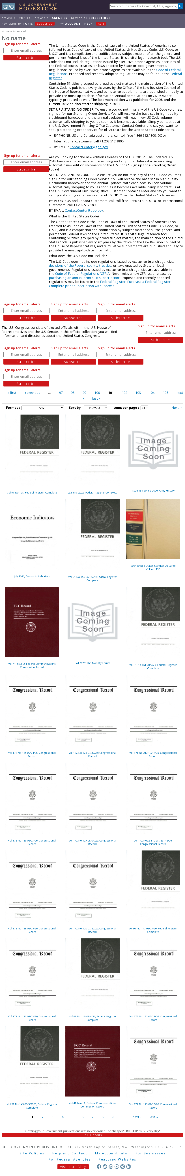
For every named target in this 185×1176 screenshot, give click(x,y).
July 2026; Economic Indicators (32, 576)
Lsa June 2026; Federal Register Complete (92, 492)
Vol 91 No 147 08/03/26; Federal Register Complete (153, 930)
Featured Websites (117, 1159)
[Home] (31, 9)
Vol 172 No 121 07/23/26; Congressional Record (32, 1018)
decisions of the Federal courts (73, 265)
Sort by (75, 407)
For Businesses (150, 1153)
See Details (92, 1135)
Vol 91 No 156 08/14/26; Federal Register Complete (92, 578)
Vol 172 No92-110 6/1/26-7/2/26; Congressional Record (153, 842)
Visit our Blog (73, 1166)
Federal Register (113, 281)
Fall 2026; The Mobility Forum (92, 663)
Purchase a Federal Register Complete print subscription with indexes (110, 283)
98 (72, 392)
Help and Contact (69, 1153)
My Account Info (111, 1153)
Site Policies (32, 1153)
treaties (105, 265)
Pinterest (122, 1166)
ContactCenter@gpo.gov (89, 147)
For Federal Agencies (70, 1159)
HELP (88, 23)
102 (124, 392)
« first (11, 392)
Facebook (99, 1166)
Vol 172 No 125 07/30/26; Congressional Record (92, 754)
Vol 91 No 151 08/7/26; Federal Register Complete (153, 666)
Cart (101, 23)
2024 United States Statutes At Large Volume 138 (153, 567)
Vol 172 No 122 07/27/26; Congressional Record (153, 1018)
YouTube (117, 1166)
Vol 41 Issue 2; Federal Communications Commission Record (32, 665)
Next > (176, 407)
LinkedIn (128, 1166)
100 (97, 392)
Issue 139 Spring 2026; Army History (153, 490)
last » (96, 398)
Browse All (16, 18)
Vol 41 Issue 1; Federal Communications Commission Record (92, 1104)
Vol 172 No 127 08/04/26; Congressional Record (92, 842)
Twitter (105, 1166)
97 (61, 392)
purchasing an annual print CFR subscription (84, 278)
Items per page (125, 407)
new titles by (27, 23)
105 (165, 392)
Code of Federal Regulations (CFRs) (82, 273)
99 (84, 392)
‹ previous (32, 392)
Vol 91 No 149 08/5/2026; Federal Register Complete (32, 1105)
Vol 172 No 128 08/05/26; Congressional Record (32, 930)
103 (138, 392)
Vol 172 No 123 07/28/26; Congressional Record (153, 1105)
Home (6, 31)
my (70, 23)
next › (136, 1117)
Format (12, 407)
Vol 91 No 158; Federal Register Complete (32, 492)
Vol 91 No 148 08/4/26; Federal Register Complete (92, 1018)
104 (151, 392)
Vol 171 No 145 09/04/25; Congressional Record (32, 754)
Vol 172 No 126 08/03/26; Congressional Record (32, 842)
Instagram (111, 1166)
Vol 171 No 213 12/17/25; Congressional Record (153, 754)
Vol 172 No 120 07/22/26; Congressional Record (92, 930)
